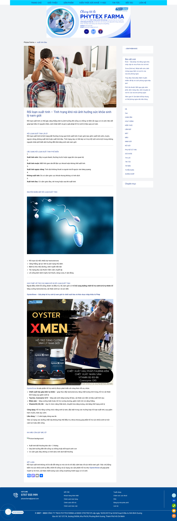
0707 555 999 (29, 494)
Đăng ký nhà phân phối (121, 503)
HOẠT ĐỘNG (129, 121)
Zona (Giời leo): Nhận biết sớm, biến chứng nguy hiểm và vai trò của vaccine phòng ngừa (137, 71)
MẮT (126, 133)
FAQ (114, 499)
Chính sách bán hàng (71, 499)
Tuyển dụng (117, 492)
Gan (126, 113)
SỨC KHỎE (128, 154)
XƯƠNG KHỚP (129, 174)
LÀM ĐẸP (128, 129)
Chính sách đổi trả (70, 503)
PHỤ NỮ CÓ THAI (131, 150)
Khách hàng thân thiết (71, 496)
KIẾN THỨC (129, 125)
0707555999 (18, 512)
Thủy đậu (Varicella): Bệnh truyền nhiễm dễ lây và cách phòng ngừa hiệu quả (138, 80)
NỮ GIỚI (127, 146)
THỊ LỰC (127, 158)
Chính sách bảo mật (70, 506)
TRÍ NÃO (128, 166)
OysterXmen (31, 294)
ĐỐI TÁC (67, 492)
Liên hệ (115, 506)
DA (126, 109)
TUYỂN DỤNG (129, 170)
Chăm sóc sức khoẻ (120, 496)
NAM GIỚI (128, 141)
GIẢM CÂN (128, 117)
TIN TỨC (128, 162)
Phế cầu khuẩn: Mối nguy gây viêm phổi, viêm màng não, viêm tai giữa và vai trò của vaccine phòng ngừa (137, 90)
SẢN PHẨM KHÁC (131, 48)
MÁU (126, 137)
